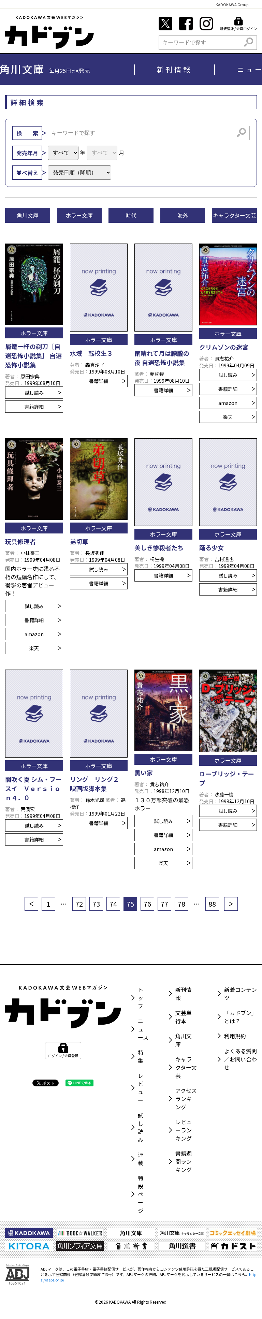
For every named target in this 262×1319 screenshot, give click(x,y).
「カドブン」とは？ (240, 1017)
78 (181, 904)
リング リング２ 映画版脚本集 (97, 784)
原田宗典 (30, 376)
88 (212, 904)
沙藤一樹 (224, 794)
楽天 (228, 416)
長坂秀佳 (94, 552)
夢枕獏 (157, 373)
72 (79, 904)
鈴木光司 (94, 799)
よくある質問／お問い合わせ (240, 1059)
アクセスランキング (186, 1098)
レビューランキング (183, 1130)
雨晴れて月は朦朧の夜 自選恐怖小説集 (161, 358)
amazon (227, 402)
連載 (140, 1159)
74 (113, 904)
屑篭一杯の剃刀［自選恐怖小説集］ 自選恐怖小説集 (33, 355)
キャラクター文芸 (186, 1067)
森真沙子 (94, 364)
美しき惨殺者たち (159, 547)
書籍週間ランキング (183, 1161)
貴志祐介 (224, 358)
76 (147, 904)
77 (164, 904)
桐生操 (157, 559)
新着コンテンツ (240, 993)
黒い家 (143, 772)
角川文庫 (183, 1040)
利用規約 (235, 1036)
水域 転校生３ (91, 353)
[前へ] (31, 904)
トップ (140, 997)
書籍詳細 (34, 406)
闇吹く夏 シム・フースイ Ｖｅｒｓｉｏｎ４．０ (33, 788)
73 (96, 904)
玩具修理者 (20, 541)
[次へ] (231, 904)
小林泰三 (30, 552)
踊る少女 (211, 547)
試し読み (34, 392)
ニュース (143, 1029)
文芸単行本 (183, 1017)
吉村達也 (224, 559)
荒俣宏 (27, 809)
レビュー (140, 1087)
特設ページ (140, 1194)
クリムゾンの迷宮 (223, 346)
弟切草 (79, 541)
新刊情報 (174, 69)
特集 (140, 1056)
